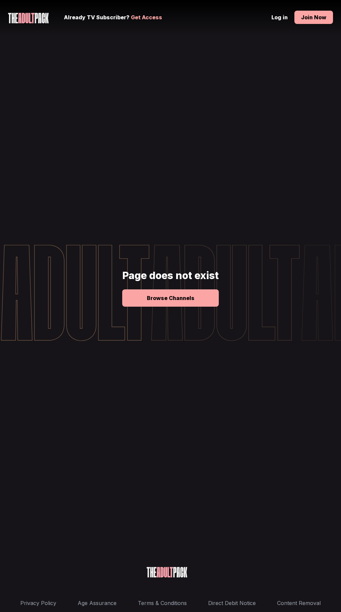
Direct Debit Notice (232, 603)
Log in (279, 17)
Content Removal (299, 603)
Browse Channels (170, 298)
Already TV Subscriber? (113, 17)
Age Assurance (97, 603)
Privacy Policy (38, 603)
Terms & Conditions (162, 603)
